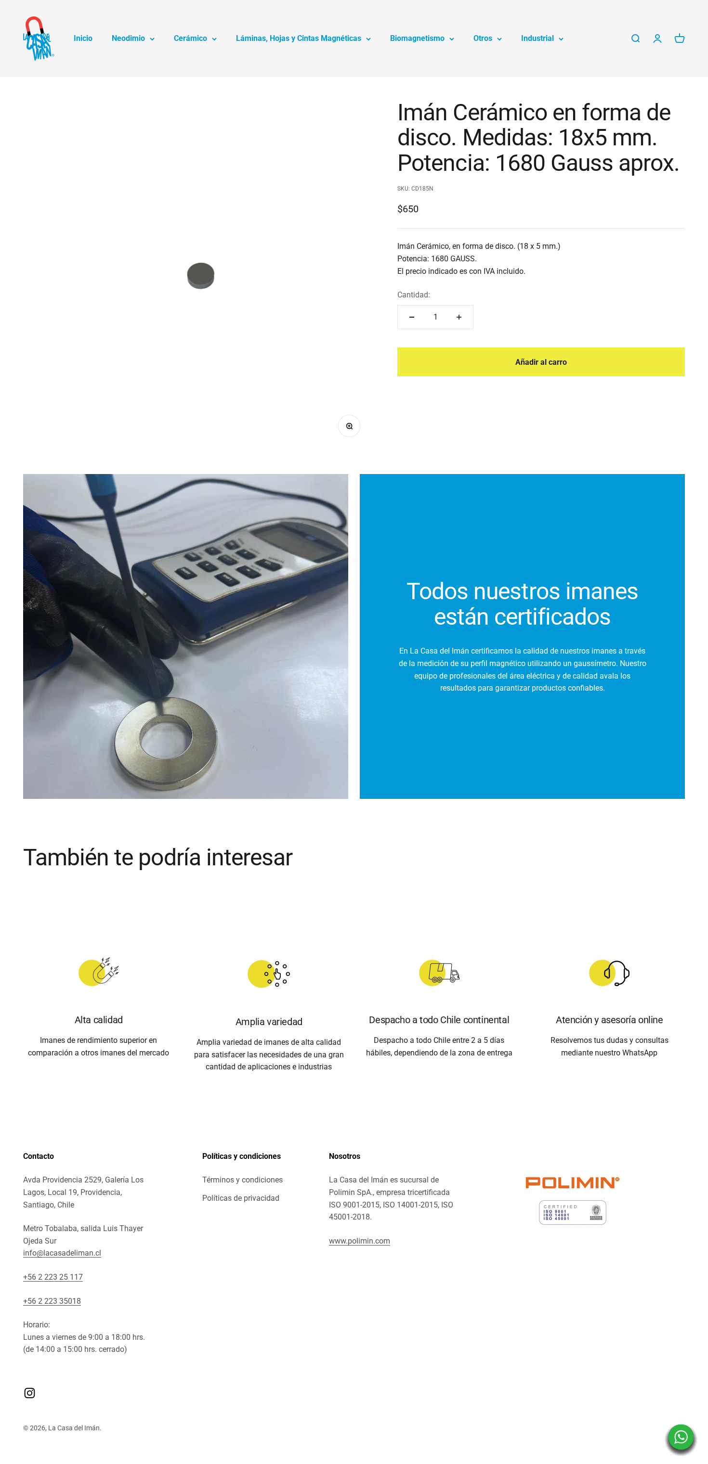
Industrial (537, 38)
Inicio (83, 38)
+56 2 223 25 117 (53, 1277)
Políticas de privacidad (240, 1198)
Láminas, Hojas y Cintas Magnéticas (298, 38)
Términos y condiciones (242, 1179)
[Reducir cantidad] (412, 317)
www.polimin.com (359, 1241)
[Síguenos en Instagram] (29, 1393)
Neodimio (128, 38)
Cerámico (190, 38)
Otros (482, 38)
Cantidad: (413, 295)
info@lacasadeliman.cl (62, 1253)
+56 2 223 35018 (52, 1301)
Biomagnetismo (417, 38)
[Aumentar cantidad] (459, 317)
